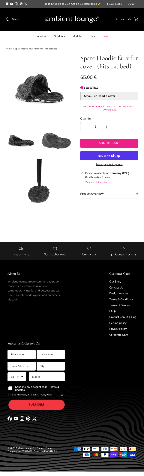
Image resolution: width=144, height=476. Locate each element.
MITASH (52, 451)
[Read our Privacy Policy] (62, 395)
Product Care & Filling (122, 317)
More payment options (109, 164)
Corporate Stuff (118, 335)
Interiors (41, 36)
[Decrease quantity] (84, 126)
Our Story (115, 281)
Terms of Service (119, 305)
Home (9, 48)
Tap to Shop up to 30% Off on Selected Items (72, 4)
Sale (105, 36)
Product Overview (92, 194)
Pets (92, 36)
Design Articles (118, 293)
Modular (77, 36)
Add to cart (109, 143)
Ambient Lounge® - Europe (30, 448)
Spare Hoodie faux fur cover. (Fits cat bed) (36, 48)
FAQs (112, 311)
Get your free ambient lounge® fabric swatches (109, 108)
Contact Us (116, 287)
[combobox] (17, 376)
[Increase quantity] (106, 126)
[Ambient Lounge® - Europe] (72, 19)
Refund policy (118, 323)
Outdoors (59, 36)
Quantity (86, 118)
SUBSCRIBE (36, 405)
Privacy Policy (118, 329)
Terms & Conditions (121, 299)
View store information (96, 182)
